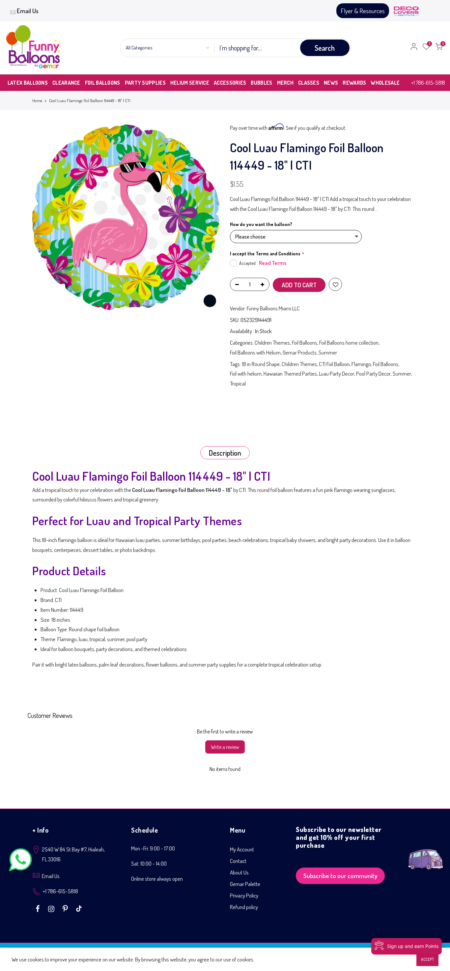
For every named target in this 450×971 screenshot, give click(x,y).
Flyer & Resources (363, 11)
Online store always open (157, 878)
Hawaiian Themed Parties (290, 373)
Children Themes (272, 342)
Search (325, 47)
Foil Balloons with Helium (255, 352)
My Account (242, 849)
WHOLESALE (385, 82)
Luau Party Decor (336, 373)
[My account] (413, 48)
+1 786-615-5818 (428, 82)
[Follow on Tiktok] (79, 908)
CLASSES (308, 82)
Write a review (225, 747)
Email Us (28, 11)
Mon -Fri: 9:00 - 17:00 (153, 848)
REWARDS (354, 82)
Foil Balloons (304, 342)
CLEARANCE (66, 82)
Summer (328, 352)
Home (37, 100)
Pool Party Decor (373, 373)
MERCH (285, 82)
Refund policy (244, 906)
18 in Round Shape (261, 363)
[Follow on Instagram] (52, 908)
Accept (427, 959)
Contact (238, 860)
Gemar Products (300, 352)
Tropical (238, 383)
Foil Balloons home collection (349, 342)
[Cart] (438, 48)
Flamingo (361, 363)
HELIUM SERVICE (189, 82)
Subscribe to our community (340, 875)
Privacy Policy (244, 895)
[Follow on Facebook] (39, 908)
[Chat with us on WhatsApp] (20, 861)
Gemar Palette (245, 883)
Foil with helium (246, 373)
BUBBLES (261, 82)
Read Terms (272, 262)
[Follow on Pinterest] (66, 908)
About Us (239, 872)
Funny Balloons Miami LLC (273, 308)
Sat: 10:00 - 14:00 (149, 863)
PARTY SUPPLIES (145, 82)
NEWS (331, 82)
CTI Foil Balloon (334, 363)
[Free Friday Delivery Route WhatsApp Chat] (425, 854)
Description (225, 452)
